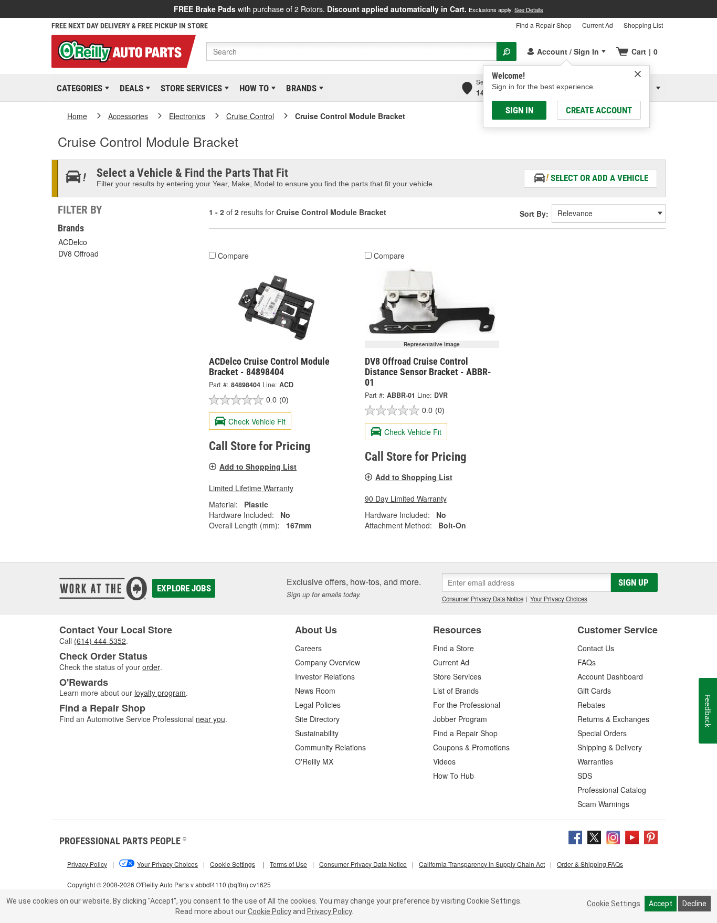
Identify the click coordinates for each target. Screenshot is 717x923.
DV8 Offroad (78, 253)
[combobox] (351, 51)
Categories (78, 88)
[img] (638, 74)
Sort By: (534, 213)
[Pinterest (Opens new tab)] (651, 836)
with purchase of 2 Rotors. (358, 9)
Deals (130, 88)
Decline (694, 903)
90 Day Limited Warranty (406, 498)
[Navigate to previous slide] (3, 8)
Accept (660, 903)
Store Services (189, 88)
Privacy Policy (329, 911)
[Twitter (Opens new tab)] (594, 836)
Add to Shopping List (258, 466)
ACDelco (72, 242)
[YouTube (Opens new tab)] (632, 836)
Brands (299, 88)
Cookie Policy (269, 911)
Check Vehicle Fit (257, 421)
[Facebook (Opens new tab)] (575, 836)
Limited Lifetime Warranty (251, 488)
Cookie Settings (613, 903)
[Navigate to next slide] (714, 8)
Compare (233, 255)
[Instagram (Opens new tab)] (613, 836)
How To (252, 88)
